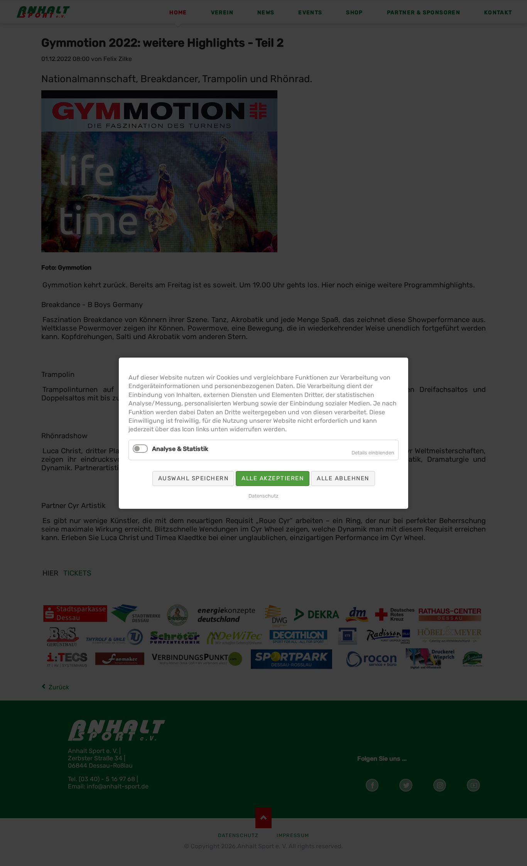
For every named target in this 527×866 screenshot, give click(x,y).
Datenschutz (263, 495)
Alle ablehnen (343, 477)
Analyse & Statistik (180, 448)
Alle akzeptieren (273, 477)
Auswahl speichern (193, 477)
